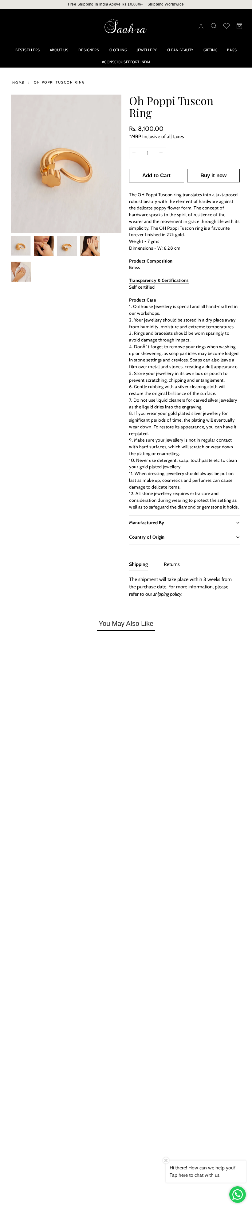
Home (18, 82)
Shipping (138, 564)
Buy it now (213, 175)
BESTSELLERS (27, 50)
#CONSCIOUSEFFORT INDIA (126, 62)
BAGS (232, 50)
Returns (172, 564)
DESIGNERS (88, 50)
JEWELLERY (147, 50)
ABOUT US (59, 50)
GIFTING (210, 50)
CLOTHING (118, 50)
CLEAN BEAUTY (180, 50)
